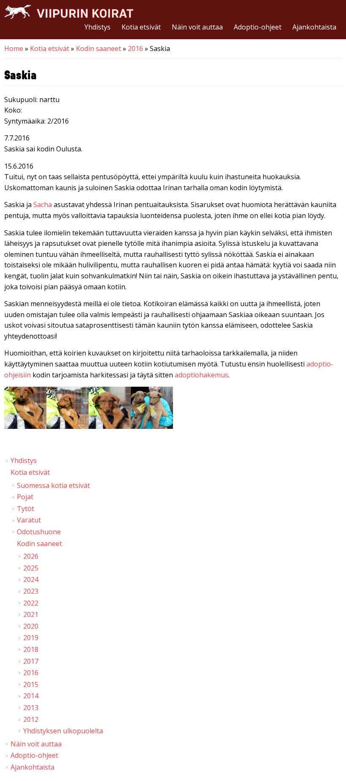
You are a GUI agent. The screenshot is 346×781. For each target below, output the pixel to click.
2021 (30, 614)
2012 (30, 719)
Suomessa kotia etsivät (53, 485)
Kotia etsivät (141, 27)
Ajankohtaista (314, 27)
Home (13, 48)
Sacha (42, 204)
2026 (30, 556)
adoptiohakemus (201, 375)
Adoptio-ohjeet (257, 27)
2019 (30, 637)
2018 (30, 649)
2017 (30, 661)
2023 (30, 591)
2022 (30, 603)
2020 (30, 626)
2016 (135, 48)
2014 (30, 695)
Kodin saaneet (98, 48)
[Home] (68, 11)
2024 (30, 579)
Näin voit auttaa (197, 27)
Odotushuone (39, 531)
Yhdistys (97, 27)
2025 (30, 568)
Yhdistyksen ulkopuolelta (63, 730)
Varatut (29, 520)
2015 (30, 684)
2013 (30, 707)
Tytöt (25, 508)
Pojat (25, 496)
